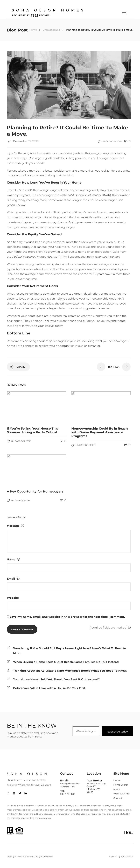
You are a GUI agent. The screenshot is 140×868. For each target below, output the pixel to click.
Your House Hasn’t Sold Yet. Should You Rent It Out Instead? (56, 679)
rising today (17, 200)
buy (108, 320)
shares (11, 303)
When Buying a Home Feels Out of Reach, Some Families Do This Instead (66, 662)
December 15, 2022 (26, 141)
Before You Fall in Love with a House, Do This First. (49, 688)
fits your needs (34, 163)
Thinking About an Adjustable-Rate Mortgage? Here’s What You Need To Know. (70, 670)
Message (13, 525)
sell (47, 320)
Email (11, 578)
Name (11, 559)
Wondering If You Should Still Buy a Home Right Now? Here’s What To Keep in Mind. (69, 651)
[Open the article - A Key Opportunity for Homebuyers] (22, 470)
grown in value (58, 251)
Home (33, 29)
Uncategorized (51, 29)
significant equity (18, 246)
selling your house (78, 158)
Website (13, 597)
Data (116, 251)
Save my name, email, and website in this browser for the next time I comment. (67, 616)
